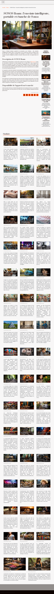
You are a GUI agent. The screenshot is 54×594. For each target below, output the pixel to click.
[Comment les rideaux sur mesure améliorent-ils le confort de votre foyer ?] (43, 194)
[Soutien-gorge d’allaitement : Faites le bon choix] (11, 535)
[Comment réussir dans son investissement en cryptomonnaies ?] (46, 76)
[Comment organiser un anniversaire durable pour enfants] (43, 297)
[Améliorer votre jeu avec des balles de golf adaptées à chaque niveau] (11, 324)
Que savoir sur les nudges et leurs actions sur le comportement (10, 434)
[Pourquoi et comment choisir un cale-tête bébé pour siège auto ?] (43, 483)
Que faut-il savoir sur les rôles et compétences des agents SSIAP (26, 462)
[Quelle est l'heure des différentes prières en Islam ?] (27, 510)
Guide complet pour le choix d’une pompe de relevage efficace (10, 248)
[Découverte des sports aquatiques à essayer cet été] (11, 168)
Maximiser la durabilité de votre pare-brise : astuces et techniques (27, 171)
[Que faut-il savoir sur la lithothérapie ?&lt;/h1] (43, 431)
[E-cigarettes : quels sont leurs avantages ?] (43, 535)
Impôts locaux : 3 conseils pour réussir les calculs (10, 513)
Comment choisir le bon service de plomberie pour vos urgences (43, 327)
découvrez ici (33, 61)
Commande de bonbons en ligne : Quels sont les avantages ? (13, 568)
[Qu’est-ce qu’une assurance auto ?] (27, 405)
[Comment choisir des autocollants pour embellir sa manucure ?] (43, 219)
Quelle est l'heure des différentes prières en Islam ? (26, 513)
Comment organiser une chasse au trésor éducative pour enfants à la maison (10, 301)
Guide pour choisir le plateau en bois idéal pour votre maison (26, 300)
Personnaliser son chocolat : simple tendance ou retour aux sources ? (43, 145)
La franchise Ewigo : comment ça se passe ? (10, 380)
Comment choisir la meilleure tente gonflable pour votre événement (26, 276)
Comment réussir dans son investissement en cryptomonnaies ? (46, 82)
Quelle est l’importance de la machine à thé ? (27, 538)
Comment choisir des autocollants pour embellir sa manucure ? (43, 222)
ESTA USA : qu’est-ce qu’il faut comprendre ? (10, 407)
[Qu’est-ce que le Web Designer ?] (27, 378)
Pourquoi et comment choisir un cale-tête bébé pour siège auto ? (43, 486)
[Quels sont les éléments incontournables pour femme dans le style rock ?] (39, 563)
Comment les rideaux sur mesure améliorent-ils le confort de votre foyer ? (43, 198)
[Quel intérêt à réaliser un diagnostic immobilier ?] (27, 483)
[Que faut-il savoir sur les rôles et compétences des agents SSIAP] (27, 457)
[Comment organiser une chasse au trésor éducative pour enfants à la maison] (11, 297)
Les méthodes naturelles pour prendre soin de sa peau (42, 382)
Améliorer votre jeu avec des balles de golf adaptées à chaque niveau (10, 328)
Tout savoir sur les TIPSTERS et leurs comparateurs (46, 118)
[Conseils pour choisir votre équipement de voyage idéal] (11, 272)
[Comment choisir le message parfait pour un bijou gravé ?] (11, 194)
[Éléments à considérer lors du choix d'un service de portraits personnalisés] (43, 272)
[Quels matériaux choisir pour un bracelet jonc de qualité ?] (43, 168)
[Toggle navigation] (3, 2)
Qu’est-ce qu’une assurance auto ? (25, 407)
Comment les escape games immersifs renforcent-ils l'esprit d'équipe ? (26, 223)
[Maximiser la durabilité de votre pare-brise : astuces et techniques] (27, 168)
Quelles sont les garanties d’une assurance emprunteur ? (43, 514)
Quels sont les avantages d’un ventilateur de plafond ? (27, 434)
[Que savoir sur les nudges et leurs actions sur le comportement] (11, 431)
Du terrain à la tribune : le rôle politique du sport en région (27, 144)
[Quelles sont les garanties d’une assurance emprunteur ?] (43, 510)
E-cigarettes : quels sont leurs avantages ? (43, 538)
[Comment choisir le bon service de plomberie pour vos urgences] (43, 324)
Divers (7, 7)
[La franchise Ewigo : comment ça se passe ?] (11, 378)
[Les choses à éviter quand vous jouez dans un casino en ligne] (46, 57)
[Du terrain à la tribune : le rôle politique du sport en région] (27, 141)
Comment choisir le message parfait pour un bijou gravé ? (10, 197)
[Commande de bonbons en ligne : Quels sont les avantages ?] (15, 563)
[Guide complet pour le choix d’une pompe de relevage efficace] (11, 245)
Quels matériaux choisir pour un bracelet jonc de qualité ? (43, 171)
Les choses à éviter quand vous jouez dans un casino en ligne (46, 64)
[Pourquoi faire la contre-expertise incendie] (46, 95)
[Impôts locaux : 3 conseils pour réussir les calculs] (11, 510)
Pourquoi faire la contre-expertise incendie (46, 100)
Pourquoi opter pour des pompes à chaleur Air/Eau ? (10, 461)
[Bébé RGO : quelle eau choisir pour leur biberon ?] (43, 351)
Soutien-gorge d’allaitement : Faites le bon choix (9, 539)
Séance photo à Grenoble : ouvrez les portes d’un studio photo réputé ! (43, 249)
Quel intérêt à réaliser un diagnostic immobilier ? (27, 486)
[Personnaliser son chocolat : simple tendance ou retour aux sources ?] (43, 141)
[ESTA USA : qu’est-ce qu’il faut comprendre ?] (11, 405)
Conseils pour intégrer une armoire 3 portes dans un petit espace (27, 327)
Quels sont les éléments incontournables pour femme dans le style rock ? (39, 569)
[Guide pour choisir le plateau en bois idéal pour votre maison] (27, 297)
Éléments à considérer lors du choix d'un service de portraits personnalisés (43, 276)
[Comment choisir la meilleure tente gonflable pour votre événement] (27, 272)
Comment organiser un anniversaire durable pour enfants (43, 300)
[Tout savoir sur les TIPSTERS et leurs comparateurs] (46, 113)
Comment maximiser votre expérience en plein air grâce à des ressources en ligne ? (26, 198)
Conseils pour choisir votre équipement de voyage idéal (10, 275)
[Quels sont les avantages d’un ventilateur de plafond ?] (27, 431)
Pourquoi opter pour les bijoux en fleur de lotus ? (26, 354)
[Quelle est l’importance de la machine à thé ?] (27, 535)
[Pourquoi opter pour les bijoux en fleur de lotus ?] (27, 351)
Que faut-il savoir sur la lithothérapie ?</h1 (43, 433)
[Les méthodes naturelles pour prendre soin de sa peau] (43, 378)
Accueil (3, 7)
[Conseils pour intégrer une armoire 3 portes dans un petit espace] (27, 324)
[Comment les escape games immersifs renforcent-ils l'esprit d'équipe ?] (27, 219)
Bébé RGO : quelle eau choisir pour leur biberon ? (43, 354)
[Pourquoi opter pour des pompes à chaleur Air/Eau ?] (11, 457)
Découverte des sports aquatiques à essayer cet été (10, 171)
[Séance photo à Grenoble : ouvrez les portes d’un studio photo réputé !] (43, 245)
